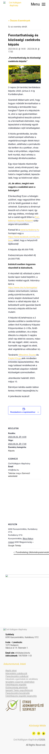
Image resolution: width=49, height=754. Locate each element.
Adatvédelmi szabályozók (16, 673)
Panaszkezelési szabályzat (16, 676)
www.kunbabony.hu (29, 229)
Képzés (11, 450)
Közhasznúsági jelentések (16, 687)
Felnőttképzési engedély (15, 684)
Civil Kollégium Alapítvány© (26, 739)
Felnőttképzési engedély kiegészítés (21, 696)
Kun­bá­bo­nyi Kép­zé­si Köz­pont (24, 218)
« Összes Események (19, 20)
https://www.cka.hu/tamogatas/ (22, 287)
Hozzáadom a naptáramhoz (22, 412)
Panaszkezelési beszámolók (17, 693)
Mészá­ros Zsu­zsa (27, 354)
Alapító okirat (11, 670)
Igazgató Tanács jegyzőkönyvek (19, 690)
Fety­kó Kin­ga (15, 358)
